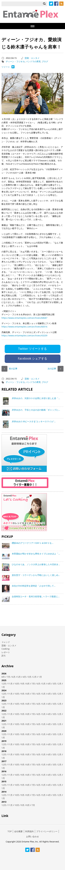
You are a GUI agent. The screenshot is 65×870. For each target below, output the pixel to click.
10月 (17, 683)
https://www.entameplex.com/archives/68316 (24, 326)
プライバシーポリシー (46, 831)
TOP (10, 831)
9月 (22, 683)
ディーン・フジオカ (15, 61)
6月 (13, 676)
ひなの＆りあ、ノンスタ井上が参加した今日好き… (36, 564)
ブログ (45, 61)
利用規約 (29, 831)
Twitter (51, 4)
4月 (24, 676)
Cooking (6, 648)
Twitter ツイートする (32, 349)
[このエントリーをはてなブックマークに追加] (13, 67)
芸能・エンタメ (32, 58)
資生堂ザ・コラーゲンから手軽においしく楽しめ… (36, 575)
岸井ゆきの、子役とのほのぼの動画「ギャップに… (36, 409)
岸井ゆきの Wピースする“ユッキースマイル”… (34, 421)
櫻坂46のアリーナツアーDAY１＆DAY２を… (32, 543)
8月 (3, 676)
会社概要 (18, 831)
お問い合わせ (32, 836)
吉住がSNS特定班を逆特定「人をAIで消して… (33, 585)
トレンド (6, 642)
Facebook (56, 4)
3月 (29, 676)
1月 (40, 676)
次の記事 (54, 368)
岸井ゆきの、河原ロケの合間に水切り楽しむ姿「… (36, 398)
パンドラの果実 (33, 61)
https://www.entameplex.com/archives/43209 (24, 335)
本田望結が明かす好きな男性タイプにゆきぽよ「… (36, 553)
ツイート (6, 66)
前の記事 (10, 368)
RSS (61, 4)
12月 (4, 683)
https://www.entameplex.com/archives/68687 (24, 317)
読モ (4, 655)
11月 (10, 683)
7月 (8, 676)
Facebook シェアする (32, 358)
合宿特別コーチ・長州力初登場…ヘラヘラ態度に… (36, 596)
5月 (19, 676)
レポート (6, 652)
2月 (35, 676)
